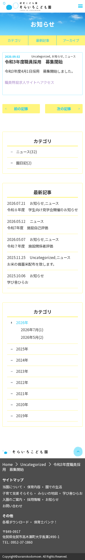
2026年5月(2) (32, 337)
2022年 (22, 382)
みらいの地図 (48, 493)
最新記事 (42, 40)
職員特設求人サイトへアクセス (29, 82)
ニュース (70, 56)
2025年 (22, 348)
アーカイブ (71, 40)
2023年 (22, 371)
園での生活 (53, 487)
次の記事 (64, 108)
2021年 (22, 393)
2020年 (22, 404)
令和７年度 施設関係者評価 (30, 246)
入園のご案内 (12, 499)
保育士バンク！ (45, 522)
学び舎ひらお (17, 282)
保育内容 (33, 487)
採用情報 (33, 499)
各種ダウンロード (15, 522)
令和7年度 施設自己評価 (29, 227)
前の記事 (21, 108)
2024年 (22, 360)
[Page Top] (78, 452)
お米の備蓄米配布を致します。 (31, 264)
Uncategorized (40, 56)
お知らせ (57, 56)
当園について (12, 487)
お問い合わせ (12, 506)
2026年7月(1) (32, 329)
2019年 (22, 415)
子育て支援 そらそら (17, 493)
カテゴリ (14, 40)
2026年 (22, 322)
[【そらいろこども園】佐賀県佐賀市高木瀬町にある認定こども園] (28, 6)
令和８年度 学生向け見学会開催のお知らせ (42, 209)
